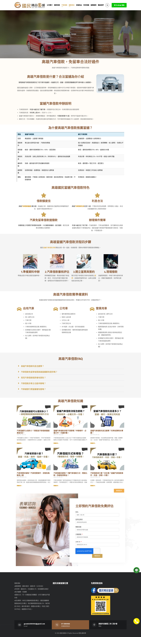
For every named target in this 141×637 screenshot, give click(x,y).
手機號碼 (78, 534)
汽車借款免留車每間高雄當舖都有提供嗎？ (39, 372)
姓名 (76, 512)
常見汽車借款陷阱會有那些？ (33, 378)
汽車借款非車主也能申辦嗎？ (33, 383)
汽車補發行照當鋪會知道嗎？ (33, 389)
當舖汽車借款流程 (49, 248)
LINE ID (78, 542)
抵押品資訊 (79, 519)
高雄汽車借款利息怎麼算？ (32, 366)
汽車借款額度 (26, 206)
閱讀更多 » (19, 443)
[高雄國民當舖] (29, 5)
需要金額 (78, 527)
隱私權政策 (82, 633)
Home (66, 34)
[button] (70, 366)
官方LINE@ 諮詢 (119, 5)
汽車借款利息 (79, 206)
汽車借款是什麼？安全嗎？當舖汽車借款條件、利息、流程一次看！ (106, 474)
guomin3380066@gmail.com (34, 624)
